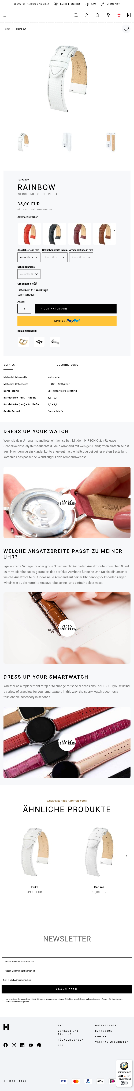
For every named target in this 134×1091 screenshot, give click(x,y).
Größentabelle (25, 283)
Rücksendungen (71, 1040)
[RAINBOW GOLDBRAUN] (104, 234)
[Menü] (130, 1062)
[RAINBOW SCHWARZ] (54, 234)
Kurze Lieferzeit (70, 4)
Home (6, 28)
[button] (23, 142)
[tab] (28, 364)
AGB (61, 1045)
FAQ (93, 4)
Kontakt (102, 1036)
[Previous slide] (9, 856)
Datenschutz (11, 1002)
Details (9, 364)
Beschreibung (67, 364)
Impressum (104, 1031)
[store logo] (129, 15)
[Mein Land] (119, 15)
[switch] (124, 1083)
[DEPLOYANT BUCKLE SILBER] (55, 342)
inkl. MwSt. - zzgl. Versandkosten (34, 209)
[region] (67, 4)
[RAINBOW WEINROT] (80, 234)
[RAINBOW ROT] (29, 234)
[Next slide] (112, 231)
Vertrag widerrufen (112, 1042)
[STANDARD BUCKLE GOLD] (23, 342)
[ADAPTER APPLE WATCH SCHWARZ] (39, 342)
